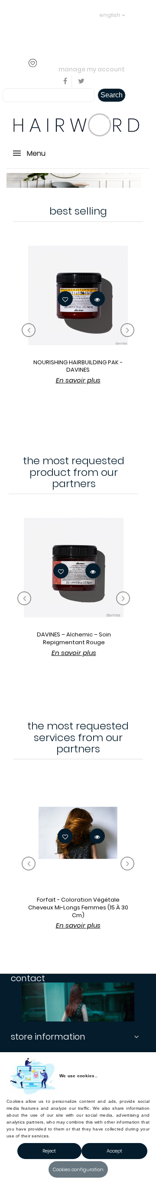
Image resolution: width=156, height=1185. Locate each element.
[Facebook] (65, 81)
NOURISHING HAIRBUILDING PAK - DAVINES (78, 366)
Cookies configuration (78, 1169)
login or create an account (52, 27)
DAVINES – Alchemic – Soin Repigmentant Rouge (74, 638)
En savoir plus (78, 380)
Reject (49, 1150)
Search (112, 95)
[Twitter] (81, 81)
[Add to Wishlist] (65, 298)
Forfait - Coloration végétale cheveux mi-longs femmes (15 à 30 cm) (78, 907)
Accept (114, 1150)
